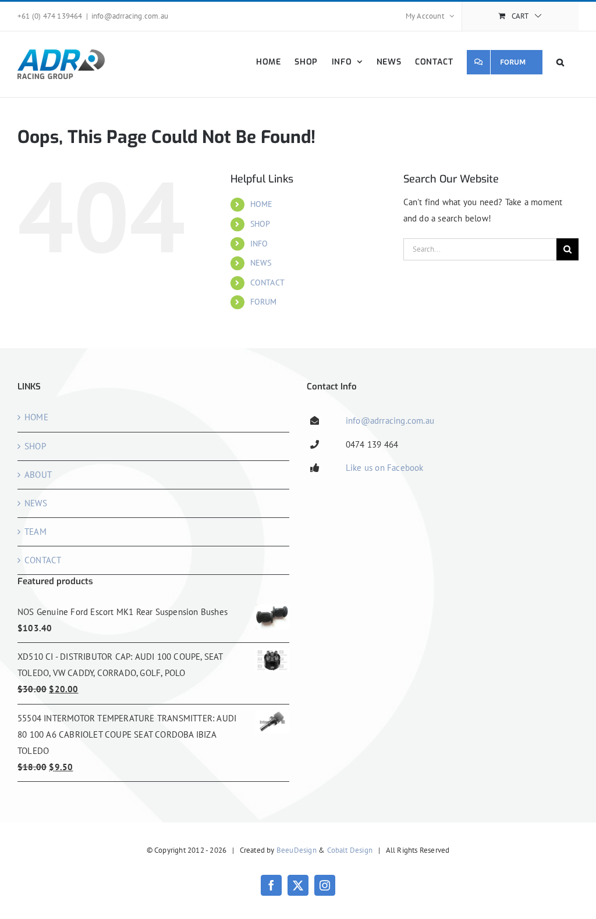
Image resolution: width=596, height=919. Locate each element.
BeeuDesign (296, 850)
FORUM (263, 301)
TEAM (35, 531)
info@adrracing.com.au (129, 16)
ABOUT (38, 474)
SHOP (260, 224)
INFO (259, 243)
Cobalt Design (350, 850)
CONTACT (267, 282)
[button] (560, 61)
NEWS (261, 263)
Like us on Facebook (385, 467)
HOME (261, 204)
